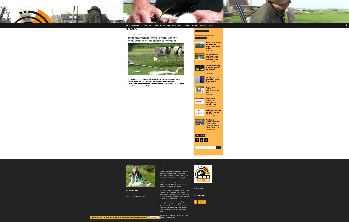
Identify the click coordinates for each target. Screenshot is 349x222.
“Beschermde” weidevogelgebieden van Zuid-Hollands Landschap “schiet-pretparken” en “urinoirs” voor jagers (213, 123)
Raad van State (135, 25)
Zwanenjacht (171, 25)
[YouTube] (206, 140)
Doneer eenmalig (199, 35)
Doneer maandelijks (209, 35)
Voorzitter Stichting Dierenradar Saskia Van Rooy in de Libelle (212, 79)
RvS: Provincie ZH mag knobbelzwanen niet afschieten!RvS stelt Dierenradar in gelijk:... (212, 57)
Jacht (180, 25)
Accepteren (154, 217)
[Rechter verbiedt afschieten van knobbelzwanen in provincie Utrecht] (199, 101)
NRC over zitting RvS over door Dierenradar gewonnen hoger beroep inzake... (213, 45)
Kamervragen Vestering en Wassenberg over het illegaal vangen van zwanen (213, 68)
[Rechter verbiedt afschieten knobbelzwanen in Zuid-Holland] (199, 89)
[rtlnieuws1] (155, 88)
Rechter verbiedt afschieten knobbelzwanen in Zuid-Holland (213, 89)
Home (126, 25)
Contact (211, 25)
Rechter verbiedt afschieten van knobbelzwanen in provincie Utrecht (211, 101)
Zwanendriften (160, 25)
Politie (187, 25)
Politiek (201, 25)
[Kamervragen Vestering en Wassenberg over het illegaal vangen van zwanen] (199, 68)
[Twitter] (201, 140)
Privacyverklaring (143, 217)
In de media (147, 25)
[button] (346, 25)
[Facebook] (197, 140)
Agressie (194, 25)
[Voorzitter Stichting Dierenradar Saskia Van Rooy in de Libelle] (199, 79)
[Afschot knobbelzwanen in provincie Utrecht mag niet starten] (199, 112)
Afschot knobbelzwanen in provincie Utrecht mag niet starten (213, 112)
